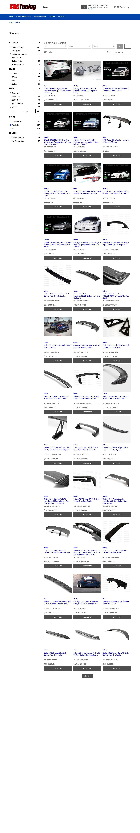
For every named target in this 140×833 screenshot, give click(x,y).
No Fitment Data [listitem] (18, 141)
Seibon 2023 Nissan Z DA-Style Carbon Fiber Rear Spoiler (55, 654)
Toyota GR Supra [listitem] (18, 65)
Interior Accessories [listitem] (19, 54)
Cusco (46, 86)
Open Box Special (40, 17)
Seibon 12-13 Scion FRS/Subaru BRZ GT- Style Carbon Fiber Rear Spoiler (57, 449)
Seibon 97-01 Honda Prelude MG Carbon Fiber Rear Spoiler (114, 551)
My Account (121, 7)
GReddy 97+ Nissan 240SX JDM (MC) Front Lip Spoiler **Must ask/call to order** (87, 245)
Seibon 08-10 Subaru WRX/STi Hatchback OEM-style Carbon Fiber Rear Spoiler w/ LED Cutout (56, 501)
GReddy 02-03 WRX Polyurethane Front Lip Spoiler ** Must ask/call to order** (57, 193)
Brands (52, 17)
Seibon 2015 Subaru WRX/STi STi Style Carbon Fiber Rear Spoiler (86, 449)
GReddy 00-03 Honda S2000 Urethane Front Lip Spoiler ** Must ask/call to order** (57, 245)
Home (11, 17)
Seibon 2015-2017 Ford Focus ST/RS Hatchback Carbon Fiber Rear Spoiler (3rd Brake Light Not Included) (87, 552)
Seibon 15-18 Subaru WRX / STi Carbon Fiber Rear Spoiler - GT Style (57, 551)
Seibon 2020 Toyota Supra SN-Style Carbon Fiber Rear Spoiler (116, 654)
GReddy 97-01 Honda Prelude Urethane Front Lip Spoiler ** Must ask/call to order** (86, 142)
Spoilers (17, 22)
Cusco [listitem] (14, 74)
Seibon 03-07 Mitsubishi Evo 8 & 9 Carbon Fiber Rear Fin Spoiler (56, 295)
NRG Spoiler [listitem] (16, 58)
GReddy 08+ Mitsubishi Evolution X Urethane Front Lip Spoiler (115, 90)
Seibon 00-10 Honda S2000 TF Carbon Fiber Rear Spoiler (116, 603)
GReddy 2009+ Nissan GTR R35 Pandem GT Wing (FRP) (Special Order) (85, 91)
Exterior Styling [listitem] (17, 47)
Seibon (105, 239)
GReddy (76, 86)
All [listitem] (13, 128)
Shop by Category (22, 17)
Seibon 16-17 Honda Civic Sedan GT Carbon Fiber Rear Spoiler (87, 346)
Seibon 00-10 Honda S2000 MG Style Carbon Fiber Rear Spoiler (116, 346)
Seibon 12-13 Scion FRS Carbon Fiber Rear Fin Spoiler (57, 346)
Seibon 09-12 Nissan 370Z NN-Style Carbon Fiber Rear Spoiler (86, 500)
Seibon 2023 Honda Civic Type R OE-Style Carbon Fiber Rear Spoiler (116, 397)
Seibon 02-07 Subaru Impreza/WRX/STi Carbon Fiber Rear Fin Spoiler (87, 296)
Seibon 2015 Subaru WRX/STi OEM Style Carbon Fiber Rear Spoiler (56, 397)
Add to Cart (58, 104)
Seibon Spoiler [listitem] (17, 61)
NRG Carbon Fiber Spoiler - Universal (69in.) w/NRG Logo (116, 141)
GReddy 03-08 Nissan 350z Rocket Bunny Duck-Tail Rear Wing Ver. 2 (86, 603)
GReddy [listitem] (15, 77)
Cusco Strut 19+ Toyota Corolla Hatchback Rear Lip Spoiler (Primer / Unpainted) (57, 91)
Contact (61, 17)
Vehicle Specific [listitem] (18, 138)
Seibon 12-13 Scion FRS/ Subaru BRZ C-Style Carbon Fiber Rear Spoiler (57, 603)
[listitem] (25, 93)
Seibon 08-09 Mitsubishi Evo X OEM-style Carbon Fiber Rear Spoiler (116, 244)
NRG (104, 137)
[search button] (84, 7)
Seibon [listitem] (14, 84)
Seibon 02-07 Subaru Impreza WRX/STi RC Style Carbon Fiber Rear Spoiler (116, 296)
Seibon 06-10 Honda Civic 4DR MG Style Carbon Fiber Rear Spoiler (86, 397)
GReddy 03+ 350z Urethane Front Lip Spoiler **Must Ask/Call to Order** (116, 192)
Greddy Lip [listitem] (16, 51)
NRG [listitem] (13, 81)
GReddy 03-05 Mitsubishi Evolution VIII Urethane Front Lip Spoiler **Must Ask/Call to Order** (57, 142)
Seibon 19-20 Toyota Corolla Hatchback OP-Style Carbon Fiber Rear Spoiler (115, 501)
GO (38, 111)
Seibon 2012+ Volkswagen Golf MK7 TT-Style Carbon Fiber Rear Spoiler (87, 654)
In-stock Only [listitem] (17, 122)
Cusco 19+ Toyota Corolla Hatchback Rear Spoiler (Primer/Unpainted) (87, 192)
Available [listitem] (15, 125)
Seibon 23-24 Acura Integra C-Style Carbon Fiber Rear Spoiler (115, 449)
